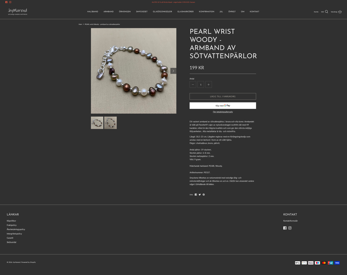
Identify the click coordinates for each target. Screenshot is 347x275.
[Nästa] (173, 71)
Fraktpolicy (12, 225)
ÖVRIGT (232, 12)
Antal (192, 78)
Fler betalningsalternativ (223, 112)
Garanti (10, 238)
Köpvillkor (11, 220)
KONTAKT (254, 12)
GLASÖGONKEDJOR (162, 12)
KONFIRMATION (206, 12)
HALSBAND (92, 12)
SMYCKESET (141, 12)
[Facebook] (6, 2)
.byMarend (16, 262)
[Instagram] (10, 2)
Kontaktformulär (290, 220)
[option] (133, 71)
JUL (221, 12)
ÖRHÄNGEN (125, 12)
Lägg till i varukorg (223, 96)
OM (242, 12)
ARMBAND (109, 12)
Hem (80, 24)
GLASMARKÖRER (185, 12)
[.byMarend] (17, 11)
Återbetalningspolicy (16, 229)
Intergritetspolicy (14, 233)
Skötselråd (11, 242)
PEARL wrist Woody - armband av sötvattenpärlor (102, 24)
